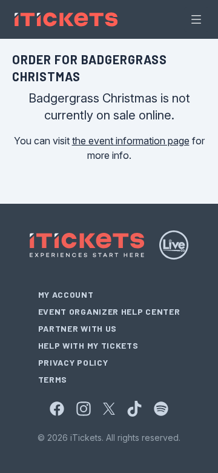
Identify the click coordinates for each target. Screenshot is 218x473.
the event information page (131, 141)
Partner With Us (77, 328)
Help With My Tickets (88, 345)
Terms (53, 379)
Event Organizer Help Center (109, 311)
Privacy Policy (73, 362)
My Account (66, 294)
